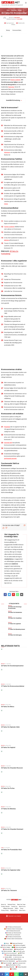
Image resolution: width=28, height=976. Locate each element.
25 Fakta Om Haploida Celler (10, 870)
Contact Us (14, 906)
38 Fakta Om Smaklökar (15, 618)
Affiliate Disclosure (8, 908)
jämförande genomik (10, 458)
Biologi (19, 10)
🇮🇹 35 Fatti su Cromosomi (13, 935)
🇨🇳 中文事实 (13, 969)
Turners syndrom (9, 226)
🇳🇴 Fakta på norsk (19, 949)
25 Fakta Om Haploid (8, 747)
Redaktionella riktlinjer (18, 23)
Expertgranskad (10, 23)
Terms (21, 908)
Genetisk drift (8, 442)
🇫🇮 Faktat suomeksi (7, 951)
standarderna (8, 559)
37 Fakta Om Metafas (8, 809)
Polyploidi (7, 427)
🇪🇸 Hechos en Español (19, 945)
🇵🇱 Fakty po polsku (21, 961)
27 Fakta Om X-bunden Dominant (12, 829)
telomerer (7, 152)
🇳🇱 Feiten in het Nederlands (7, 961)
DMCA (16, 908)
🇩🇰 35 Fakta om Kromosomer (13, 927)
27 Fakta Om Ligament (14, 623)
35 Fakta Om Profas (8, 788)
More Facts (22, 910)
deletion (6, 240)
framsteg (11, 87)
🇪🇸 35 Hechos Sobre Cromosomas (13, 929)
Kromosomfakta (17, 30)
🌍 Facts (6, 943)
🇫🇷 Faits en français (6, 945)
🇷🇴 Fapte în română (6, 963)
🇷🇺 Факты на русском (19, 963)
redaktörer (14, 564)
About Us (3, 904)
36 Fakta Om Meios (7, 706)
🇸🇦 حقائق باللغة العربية (19, 951)
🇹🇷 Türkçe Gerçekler (21, 967)
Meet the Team (21, 904)
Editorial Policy (11, 904)
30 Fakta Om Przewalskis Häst (11, 849)
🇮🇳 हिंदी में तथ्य (21, 953)
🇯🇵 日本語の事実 (7, 957)
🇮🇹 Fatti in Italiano (5, 947)
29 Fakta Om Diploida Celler (10, 727)
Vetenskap (13, 10)
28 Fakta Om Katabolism (15, 612)
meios (6, 204)
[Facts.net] (10, 2)
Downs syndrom (15, 80)
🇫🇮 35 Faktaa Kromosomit (13, 931)
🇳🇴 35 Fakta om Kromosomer (13, 936)
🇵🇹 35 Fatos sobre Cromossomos (13, 938)
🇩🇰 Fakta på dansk (8, 949)
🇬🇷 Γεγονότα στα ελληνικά (9, 953)
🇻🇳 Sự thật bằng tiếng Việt (7, 967)
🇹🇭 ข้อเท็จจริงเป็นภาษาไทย (13, 965)
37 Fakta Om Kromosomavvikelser (12, 686)
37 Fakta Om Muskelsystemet (16, 629)
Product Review (5, 906)
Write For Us (22, 906)
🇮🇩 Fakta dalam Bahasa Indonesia (13, 955)
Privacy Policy (5, 910)
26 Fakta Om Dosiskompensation (12, 666)
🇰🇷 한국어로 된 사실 (18, 957)
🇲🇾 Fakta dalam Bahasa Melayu (13, 959)
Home (8, 10)
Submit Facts (13, 910)
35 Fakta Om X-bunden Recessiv (12, 768)
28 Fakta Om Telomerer (9, 890)
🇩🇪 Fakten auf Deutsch (16, 943)
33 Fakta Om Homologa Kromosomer (14, 607)
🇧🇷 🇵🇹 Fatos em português (19, 947)
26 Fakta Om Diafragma (15, 635)
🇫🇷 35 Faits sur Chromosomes (13, 933)
